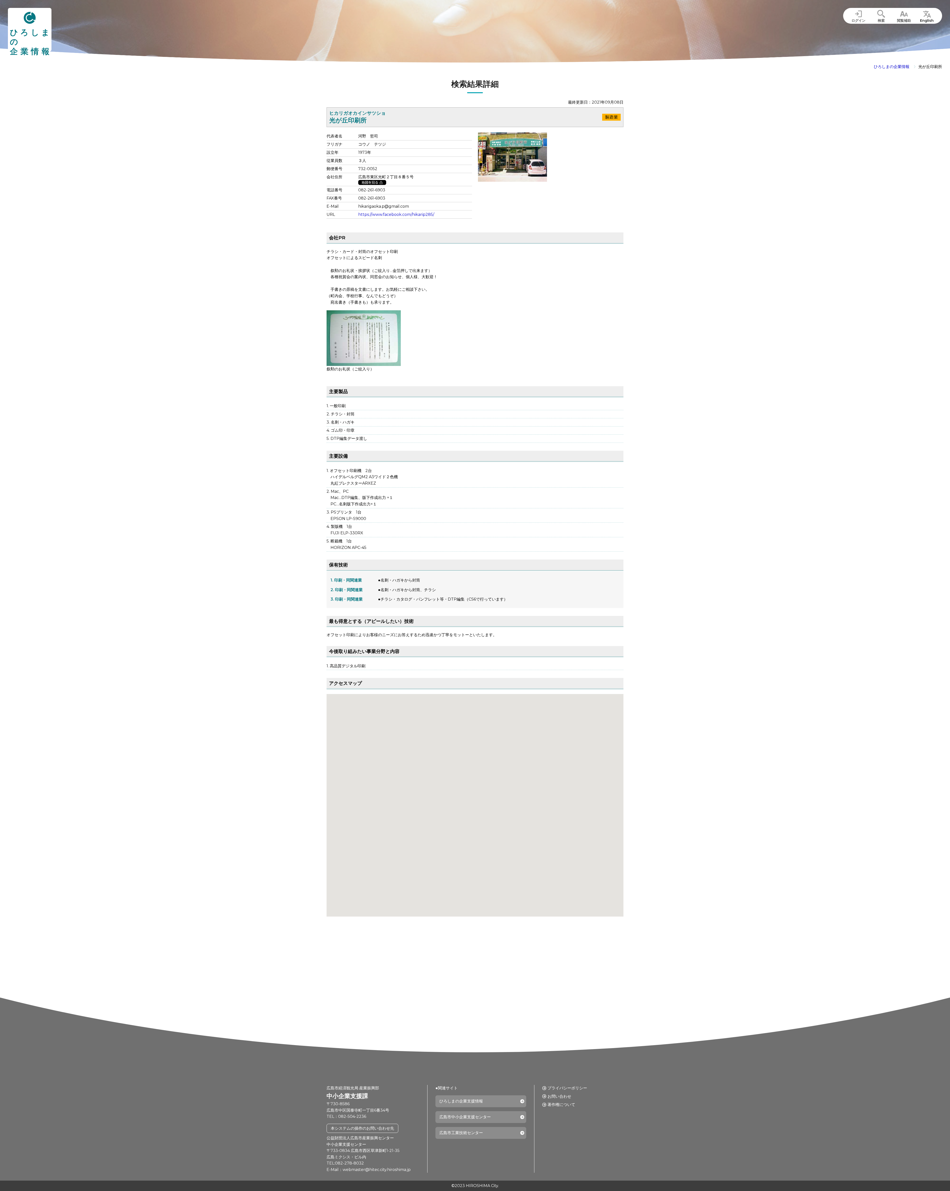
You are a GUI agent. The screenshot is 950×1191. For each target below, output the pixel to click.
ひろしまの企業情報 (891, 66)
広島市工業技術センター (461, 1132)
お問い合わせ (559, 1096)
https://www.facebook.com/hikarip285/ (396, 214)
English (927, 20)
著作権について (561, 1104)
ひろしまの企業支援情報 (461, 1101)
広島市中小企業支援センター (465, 1117)
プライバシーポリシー (567, 1088)
